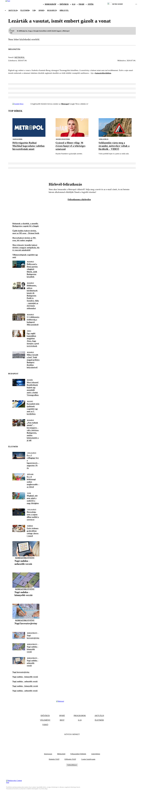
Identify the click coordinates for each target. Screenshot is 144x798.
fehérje (30, 526)
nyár (29, 493)
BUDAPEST (52, 10)
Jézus (29, 331)
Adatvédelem (95, 754)
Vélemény (45, 720)
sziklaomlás (103, 139)
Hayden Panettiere (63, 139)
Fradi (81, 4)
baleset (30, 401)
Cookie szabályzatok (88, 759)
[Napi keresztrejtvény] (26, 627)
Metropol (19, 57)
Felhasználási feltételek (78, 754)
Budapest (30, 261)
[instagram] (130, 4)
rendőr (30, 380)
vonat (51, 64)
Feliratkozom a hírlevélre (79, 199)
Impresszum (48, 754)
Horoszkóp (50, 4)
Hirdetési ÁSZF (54, 759)
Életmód (24, 10)
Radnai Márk (17, 139)
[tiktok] (129, 4)
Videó (45, 725)
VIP (33, 10)
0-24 (73, 4)
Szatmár (32, 64)
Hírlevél (64, 10)
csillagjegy (31, 453)
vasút (43, 64)
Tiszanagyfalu (17, 64)
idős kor (30, 474)
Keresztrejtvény (24, 558)
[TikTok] (72, 741)
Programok (80, 715)
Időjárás (64, 4)
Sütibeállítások (72, 765)
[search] (136, 4)
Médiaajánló (61, 754)
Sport (41, 10)
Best (62, 720)
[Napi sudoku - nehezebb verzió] (26, 567)
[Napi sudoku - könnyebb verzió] (26, 598)
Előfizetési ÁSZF (70, 759)
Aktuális (12, 10)
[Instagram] (78, 741)
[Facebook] (66, 741)
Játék (91, 4)
